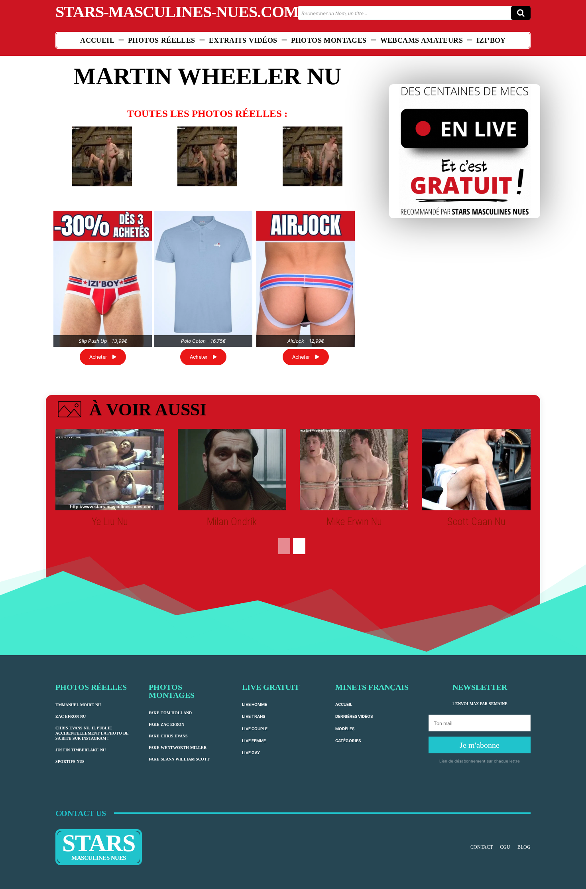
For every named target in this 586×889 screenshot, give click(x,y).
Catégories (348, 740)
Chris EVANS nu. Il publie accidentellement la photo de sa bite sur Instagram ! (92, 733)
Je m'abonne (479, 745)
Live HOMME (254, 704)
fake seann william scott (179, 759)
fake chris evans (168, 736)
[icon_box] (130, 411)
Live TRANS (253, 716)
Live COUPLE (254, 728)
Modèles (344, 728)
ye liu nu (110, 521)
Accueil (343, 704)
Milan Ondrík (232, 521)
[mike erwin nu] (354, 469)
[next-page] (299, 546)
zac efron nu (70, 716)
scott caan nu (476, 521)
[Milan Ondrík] (232, 469)
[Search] (521, 13)
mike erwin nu (354, 521)
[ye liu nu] (109, 469)
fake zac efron (166, 724)
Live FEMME (254, 740)
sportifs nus (70, 761)
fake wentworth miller (177, 747)
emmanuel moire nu (78, 705)
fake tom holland (170, 713)
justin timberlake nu (80, 750)
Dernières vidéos (354, 716)
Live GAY (251, 752)
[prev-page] (284, 546)
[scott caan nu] (476, 469)
